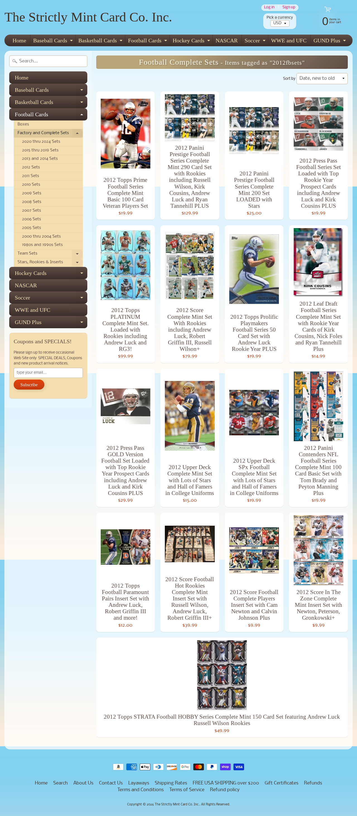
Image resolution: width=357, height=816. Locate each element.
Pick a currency (280, 18)
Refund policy (225, 790)
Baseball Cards (53, 41)
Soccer (256, 41)
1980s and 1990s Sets (42, 245)
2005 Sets (31, 228)
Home (19, 40)
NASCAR (227, 40)
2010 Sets (31, 185)
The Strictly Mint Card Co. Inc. (88, 16)
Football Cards (148, 41)
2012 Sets (31, 167)
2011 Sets (30, 176)
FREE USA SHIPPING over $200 (226, 783)
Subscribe (29, 384)
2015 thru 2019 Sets (40, 150)
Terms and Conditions (140, 790)
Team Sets (50, 255)
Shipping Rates (171, 783)
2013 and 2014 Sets (40, 159)
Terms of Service (186, 790)
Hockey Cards (192, 41)
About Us (83, 783)
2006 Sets (31, 219)
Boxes (23, 124)
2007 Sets (31, 211)
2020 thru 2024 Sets (41, 142)
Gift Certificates (281, 783)
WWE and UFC (289, 40)
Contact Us (111, 783)
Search (60, 783)
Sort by (289, 79)
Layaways (138, 783)
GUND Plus (330, 41)
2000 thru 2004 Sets (41, 237)
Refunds (313, 783)
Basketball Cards (101, 41)
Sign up (289, 7)
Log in (269, 7)
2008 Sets (31, 202)
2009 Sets (31, 193)
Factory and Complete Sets (50, 134)
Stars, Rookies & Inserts (50, 263)
